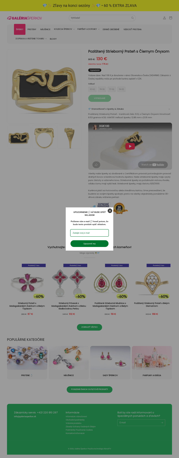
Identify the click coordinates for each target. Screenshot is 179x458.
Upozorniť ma (89, 243)
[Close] (110, 210)
